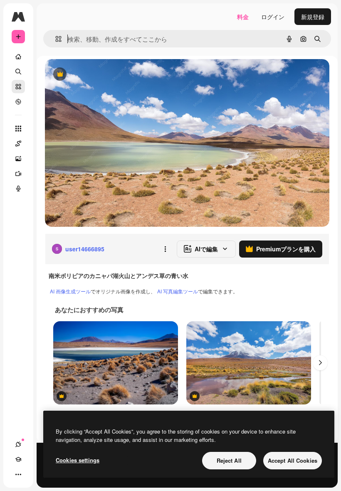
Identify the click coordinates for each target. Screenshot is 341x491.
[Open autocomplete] (55, 39)
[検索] (18, 71)
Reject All (229, 460)
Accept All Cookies (292, 460)
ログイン (272, 16)
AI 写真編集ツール (177, 291)
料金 (243, 16)
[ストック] (18, 86)
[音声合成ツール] (18, 188)
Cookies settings (77, 460)
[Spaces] (18, 143)
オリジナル (102, 74)
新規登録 (312, 16)
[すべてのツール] (18, 128)
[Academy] (18, 459)
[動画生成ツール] (18, 173)
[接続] (18, 444)
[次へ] (320, 362)
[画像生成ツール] (18, 158)
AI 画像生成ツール (70, 291)
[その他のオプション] (165, 249)
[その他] (18, 474)
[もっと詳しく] (18, 101)
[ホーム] (18, 56)
